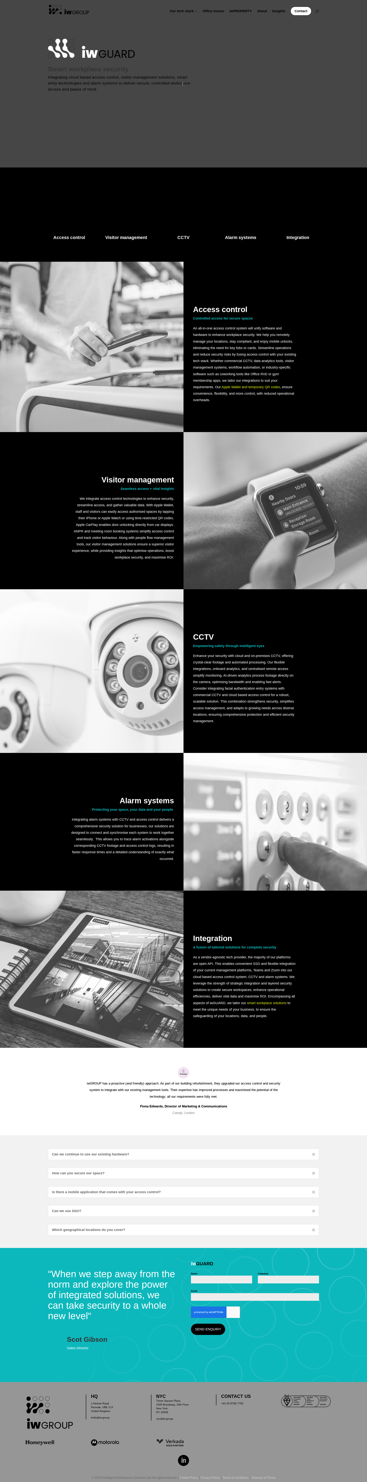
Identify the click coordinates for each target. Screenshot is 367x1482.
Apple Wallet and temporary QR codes (251, 387)
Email (195, 1291)
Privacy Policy (210, 1477)
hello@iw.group (100, 1417)
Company (263, 1273)
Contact (301, 11)
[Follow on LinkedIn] (183, 1460)
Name (195, 1273)
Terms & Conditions (235, 1477)
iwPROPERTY (240, 11)
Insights (278, 11)
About (262, 11)
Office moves (213, 11)
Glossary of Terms (263, 1477)
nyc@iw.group (164, 1418)
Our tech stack (182, 11)
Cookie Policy (188, 1477)
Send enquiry (208, 1329)
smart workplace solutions (267, 1003)
